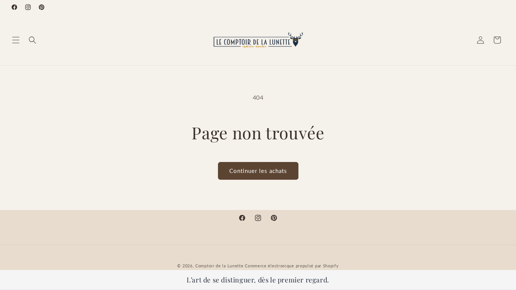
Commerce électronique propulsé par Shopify (291, 265)
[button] (16, 40)
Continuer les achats (258, 170)
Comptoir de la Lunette (219, 265)
